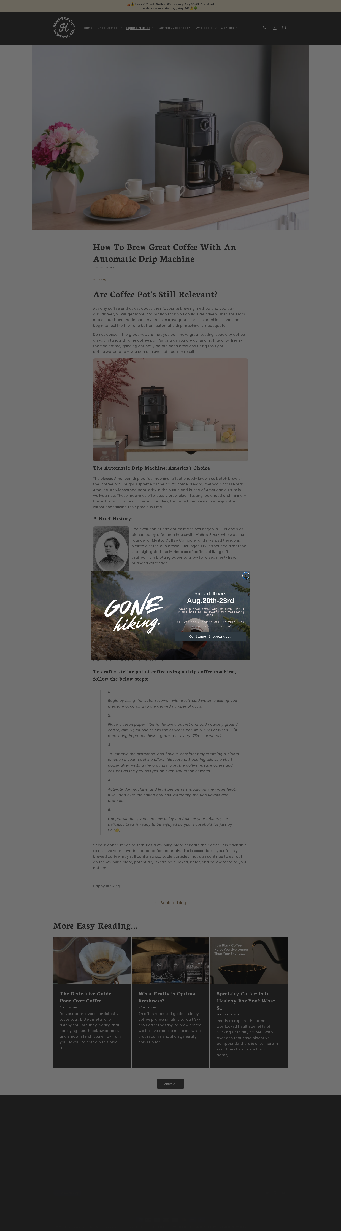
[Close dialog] (246, 576)
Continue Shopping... (210, 637)
